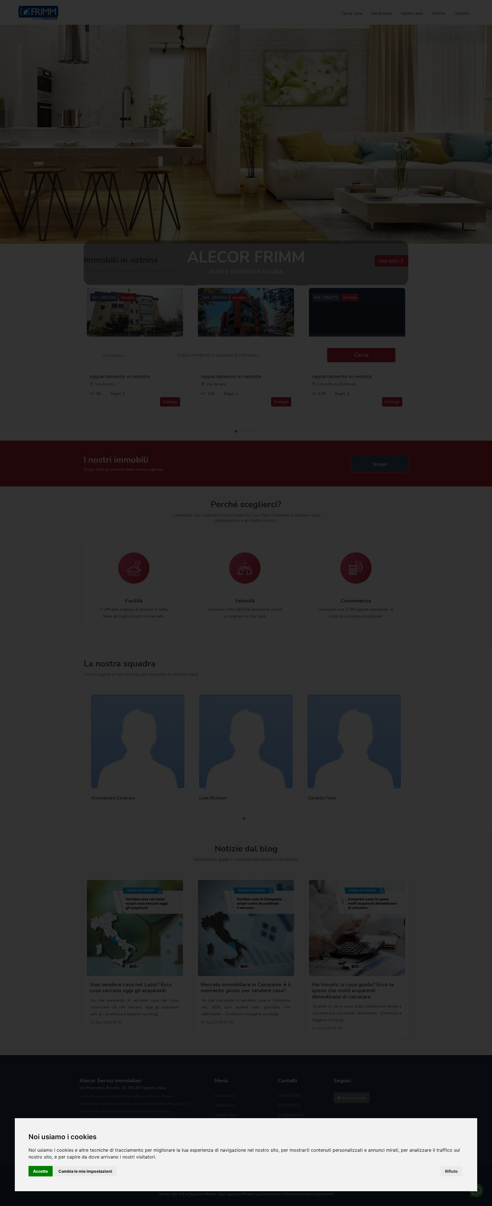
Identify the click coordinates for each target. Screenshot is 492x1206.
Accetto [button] (40, 1171)
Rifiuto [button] (451, 1171)
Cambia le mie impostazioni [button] (85, 1171)
